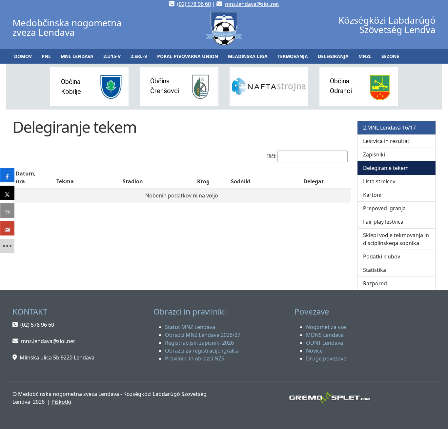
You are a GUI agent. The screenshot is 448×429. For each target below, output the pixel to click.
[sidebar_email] (7, 210)
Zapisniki (374, 154)
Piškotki (61, 401)
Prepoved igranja (384, 208)
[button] (46, 56)
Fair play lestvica (383, 221)
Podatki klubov (381, 256)
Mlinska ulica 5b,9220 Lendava (57, 357)
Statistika (374, 270)
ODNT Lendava (324, 342)
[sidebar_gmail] (7, 228)
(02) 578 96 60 (194, 4)
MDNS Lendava (325, 334)
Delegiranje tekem (386, 168)
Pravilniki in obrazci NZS (194, 358)
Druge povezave (326, 358)
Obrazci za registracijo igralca (202, 350)
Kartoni (372, 194)
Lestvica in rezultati (387, 141)
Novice (314, 350)
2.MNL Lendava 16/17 (389, 127)
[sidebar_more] (7, 246)
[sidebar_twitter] (7, 193)
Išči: (271, 156)
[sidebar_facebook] (7, 175)
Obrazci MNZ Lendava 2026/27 (202, 334)
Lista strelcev (379, 181)
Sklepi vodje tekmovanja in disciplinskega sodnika (396, 239)
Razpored (375, 283)
